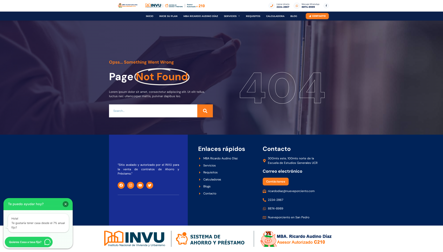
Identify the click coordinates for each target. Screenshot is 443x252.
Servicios (230, 16)
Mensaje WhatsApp (310, 4)
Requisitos (253, 16)
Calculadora (275, 16)
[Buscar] (205, 110)
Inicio (149, 16)
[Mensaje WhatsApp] (297, 6)
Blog (293, 16)
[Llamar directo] (272, 6)
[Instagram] (130, 185)
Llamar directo (283, 4)
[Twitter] (149, 185)
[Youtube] (140, 185)
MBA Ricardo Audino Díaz (200, 16)
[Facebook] (121, 185)
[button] (66, 204)
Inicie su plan (168, 16)
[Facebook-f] (326, 5)
